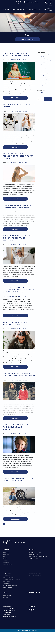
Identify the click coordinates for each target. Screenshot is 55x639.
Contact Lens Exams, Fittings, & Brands (38, 556)
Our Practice (6, 552)
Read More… (15, 98)
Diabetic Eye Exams (33, 558)
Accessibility (5, 560)
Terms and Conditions (8, 564)
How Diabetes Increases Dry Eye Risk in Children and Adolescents (18, 427)
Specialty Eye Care (22, 9)
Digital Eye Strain (7, 583)
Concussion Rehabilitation (35, 575)
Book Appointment (50, 9)
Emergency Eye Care (7, 587)
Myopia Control (6, 581)
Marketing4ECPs (25, 630)
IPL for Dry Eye (6, 575)
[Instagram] (31, 609)
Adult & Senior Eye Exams (35, 552)
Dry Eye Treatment (7, 573)
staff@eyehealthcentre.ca (9, 616)
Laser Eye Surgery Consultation (10, 585)
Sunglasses (5, 597)
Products (42, 9)
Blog (4, 556)
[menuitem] (5, 9)
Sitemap (5, 558)
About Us (5, 9)
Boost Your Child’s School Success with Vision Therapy (45, 57)
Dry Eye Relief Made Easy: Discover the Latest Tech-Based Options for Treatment (18, 289)
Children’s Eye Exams (33, 554)
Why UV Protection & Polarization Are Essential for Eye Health (18, 156)
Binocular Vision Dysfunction (35, 573)
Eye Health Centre (22, 60)
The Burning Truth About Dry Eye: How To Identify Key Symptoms (17, 238)
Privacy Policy (6, 562)
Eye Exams (12, 9)
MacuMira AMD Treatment (9, 577)
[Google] (34, 609)
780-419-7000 (48, 4)
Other (41, 92)
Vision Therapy (33, 9)
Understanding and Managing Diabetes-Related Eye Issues (45, 75)
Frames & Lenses (7, 595)
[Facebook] (29, 609)
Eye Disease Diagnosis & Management (12, 579)
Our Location (6, 554)
